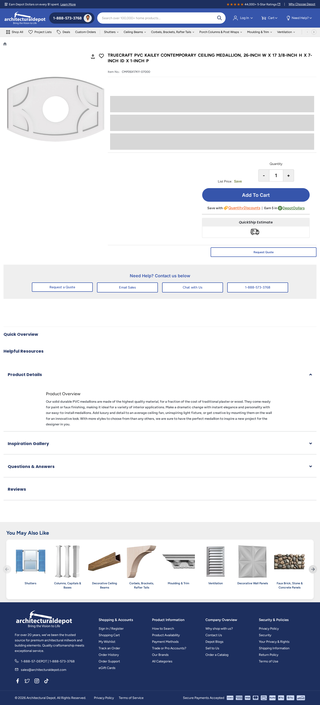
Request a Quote (62, 287)
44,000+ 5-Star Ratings (261, 4)
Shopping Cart (109, 635)
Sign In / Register (111, 629)
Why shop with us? (219, 629)
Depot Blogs (214, 642)
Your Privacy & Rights (274, 642)
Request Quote (263, 252)
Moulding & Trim (258, 32)
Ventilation (284, 32)
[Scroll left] (307, 32)
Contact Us (213, 635)
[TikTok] (46, 681)
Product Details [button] (25, 374)
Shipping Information (274, 648)
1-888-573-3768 (257, 287)
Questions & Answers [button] (31, 466)
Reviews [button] (17, 489)
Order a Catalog (216, 655)
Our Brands (160, 655)
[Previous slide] (7, 569)
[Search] (219, 18)
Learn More (68, 4)
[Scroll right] (313, 32)
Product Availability (166, 635)
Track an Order (109, 648)
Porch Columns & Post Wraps (219, 32)
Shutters (109, 32)
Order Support (109, 661)
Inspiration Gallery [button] (28, 443)
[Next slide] (313, 569)
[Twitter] (27, 681)
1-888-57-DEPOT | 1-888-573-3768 (48, 661)
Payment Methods (165, 642)
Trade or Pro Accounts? (169, 648)
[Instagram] (37, 681)
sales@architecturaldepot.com (43, 670)
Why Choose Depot (302, 4)
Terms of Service (131, 698)
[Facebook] (17, 681)
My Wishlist (107, 642)
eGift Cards (107, 668)
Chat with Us (192, 287)
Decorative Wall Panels (252, 583)
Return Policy (268, 655)
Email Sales (127, 287)
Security (265, 635)
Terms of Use (268, 661)
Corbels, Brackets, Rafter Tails (171, 32)
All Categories (162, 661)
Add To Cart (256, 195)
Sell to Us (212, 648)
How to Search (163, 629)
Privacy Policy (269, 629)
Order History (109, 655)
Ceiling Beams (133, 32)
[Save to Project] (101, 56)
